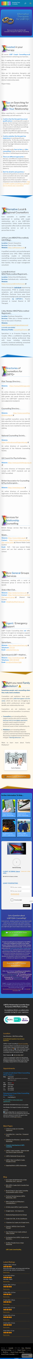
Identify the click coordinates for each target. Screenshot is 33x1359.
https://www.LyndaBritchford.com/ (13, 284)
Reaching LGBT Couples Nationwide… (16, 964)
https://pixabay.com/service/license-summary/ (12, 989)
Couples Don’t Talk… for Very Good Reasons (16, 1218)
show (30, 1355)
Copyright (10, 1348)
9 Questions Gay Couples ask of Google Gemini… (18, 1222)
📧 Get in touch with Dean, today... (16, 934)
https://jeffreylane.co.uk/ (16, 247)
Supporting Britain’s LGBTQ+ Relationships (16, 1165)
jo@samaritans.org (12, 650)
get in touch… (18, 1116)
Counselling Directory (21, 330)
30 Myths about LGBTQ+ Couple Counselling (17, 1207)
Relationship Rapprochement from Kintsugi (16, 1214)
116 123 (12, 647)
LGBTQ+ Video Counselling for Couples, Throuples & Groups (15, 1160)
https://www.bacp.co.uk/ (16, 487)
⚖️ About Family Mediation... (15, 776)
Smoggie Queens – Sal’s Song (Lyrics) (15, 1211)
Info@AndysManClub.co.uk (15, 602)
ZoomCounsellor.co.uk (20, 979)
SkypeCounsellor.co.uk (10, 975)
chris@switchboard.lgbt (14, 662)
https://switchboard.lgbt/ (16, 658)
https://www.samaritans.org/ (17, 645)
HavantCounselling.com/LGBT (10, 974)
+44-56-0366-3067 (18, 1055)
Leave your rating (25, 871)
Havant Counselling (23, 1043)
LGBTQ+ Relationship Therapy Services (15, 1156)
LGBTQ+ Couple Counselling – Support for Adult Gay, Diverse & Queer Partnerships (17, 1151)
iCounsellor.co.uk (17, 977)
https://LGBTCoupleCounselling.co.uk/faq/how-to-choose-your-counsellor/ (16, 183)
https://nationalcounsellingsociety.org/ (14, 442)
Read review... (6, 1272)
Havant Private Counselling (17, 1352)
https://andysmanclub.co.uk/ (17, 593)
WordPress (5, 1352)
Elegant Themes (21, 1350)
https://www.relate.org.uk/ (17, 538)
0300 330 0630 (14, 660)
